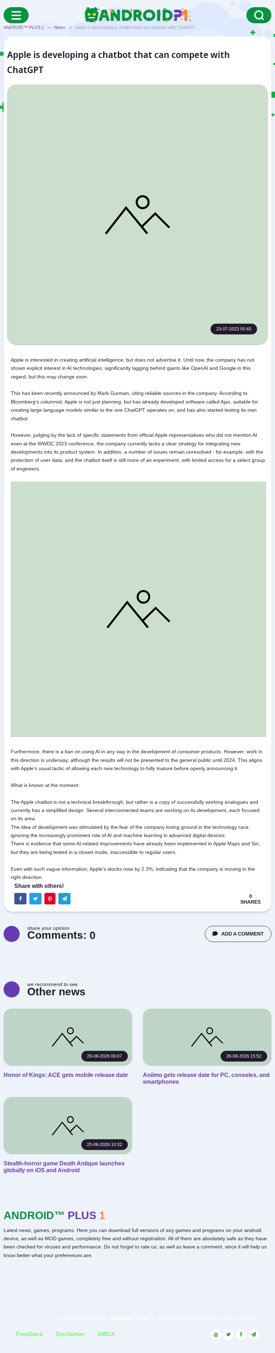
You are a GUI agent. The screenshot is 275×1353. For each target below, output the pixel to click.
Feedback (29, 1334)
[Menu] (16, 15)
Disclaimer (70, 1334)
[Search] (258, 15)
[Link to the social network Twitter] (228, 1334)
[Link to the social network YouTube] (216, 1334)
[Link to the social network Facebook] (241, 1334)
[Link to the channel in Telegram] (253, 1334)
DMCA (106, 1334)
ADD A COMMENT (242, 934)
